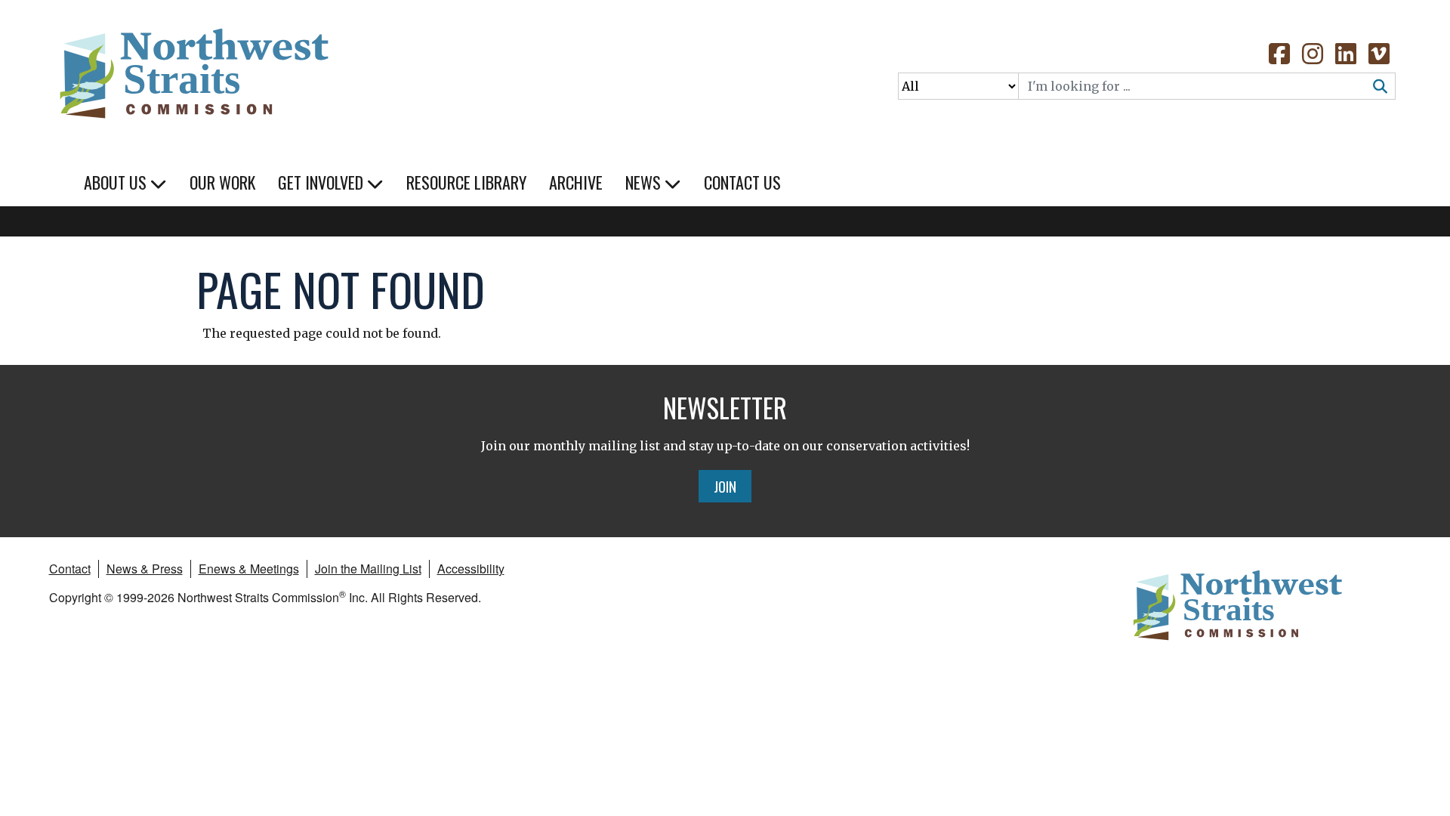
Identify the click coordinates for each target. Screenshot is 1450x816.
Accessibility (470, 568)
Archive (576, 182)
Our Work (222, 182)
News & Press (144, 568)
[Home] (192, 68)
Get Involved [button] (322, 182)
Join (725, 485)
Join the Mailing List (368, 568)
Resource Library (466, 182)
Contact (70, 568)
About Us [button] (117, 182)
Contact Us (742, 182)
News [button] (645, 182)
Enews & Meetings (249, 568)
